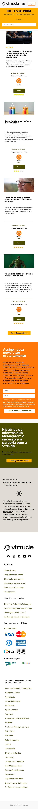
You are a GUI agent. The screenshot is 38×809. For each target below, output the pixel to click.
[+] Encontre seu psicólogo (16, 787)
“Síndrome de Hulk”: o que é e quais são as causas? (19, 275)
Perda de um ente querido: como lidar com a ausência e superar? (18, 200)
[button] (23, 4)
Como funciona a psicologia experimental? (18, 122)
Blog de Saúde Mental (19, 11)
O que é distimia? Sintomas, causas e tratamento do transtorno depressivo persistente (19, 54)
